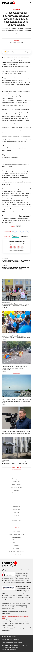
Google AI (25, 236)
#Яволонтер (16, 548)
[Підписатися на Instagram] (22, 247)
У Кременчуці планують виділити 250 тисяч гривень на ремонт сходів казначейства (16, 462)
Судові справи (16, 493)
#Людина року (16, 554)
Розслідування (16, 479)
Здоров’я (16, 515)
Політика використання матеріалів (10, 639)
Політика (16, 512)
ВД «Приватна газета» (9, 569)
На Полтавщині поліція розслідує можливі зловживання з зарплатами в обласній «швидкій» (15, 305)
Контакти (4, 636)
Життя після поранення (16, 534)
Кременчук (16, 9)
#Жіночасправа (16, 540)
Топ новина (16, 503)
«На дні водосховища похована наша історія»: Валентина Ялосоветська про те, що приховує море (16, 401)
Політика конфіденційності (9, 649)
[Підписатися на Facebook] (18, 247)
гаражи (18, 226)
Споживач (16, 509)
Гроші (3, 460)
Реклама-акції (16, 520)
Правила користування (7, 642)
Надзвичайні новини (6, 302)
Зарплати (16, 490)
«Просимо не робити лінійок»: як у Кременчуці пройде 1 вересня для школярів (16, 336)
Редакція (16, 40)
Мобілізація (16, 481)
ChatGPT (16, 236)
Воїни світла (16, 531)
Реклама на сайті (11, 636)
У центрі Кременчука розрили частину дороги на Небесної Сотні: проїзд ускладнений (14, 368)
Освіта (3, 334)
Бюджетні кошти (16, 487)
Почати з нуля (16, 537)
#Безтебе (16, 545)
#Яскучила (16, 542)
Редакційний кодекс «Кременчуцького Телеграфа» (14, 645)
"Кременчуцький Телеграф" (23, 569)
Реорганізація (16, 484)
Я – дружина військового (16, 551)
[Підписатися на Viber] (14, 247)
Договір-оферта (18, 642)
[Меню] (30, 3)
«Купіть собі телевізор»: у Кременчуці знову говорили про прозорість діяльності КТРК (16, 432)
